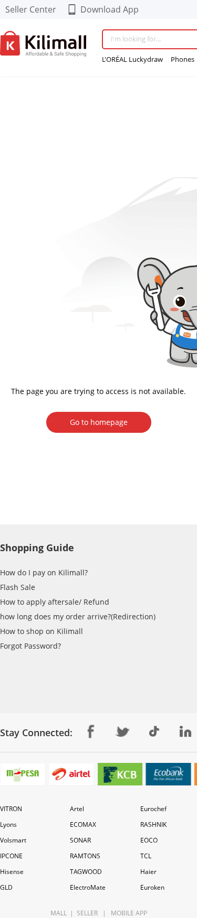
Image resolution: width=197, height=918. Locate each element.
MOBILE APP (127, 913)
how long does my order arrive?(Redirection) (77, 616)
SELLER (86, 913)
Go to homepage (99, 422)
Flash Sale (17, 587)
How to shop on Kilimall (41, 631)
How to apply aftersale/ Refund (54, 602)
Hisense (12, 871)
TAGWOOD (86, 871)
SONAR (80, 840)
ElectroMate (88, 887)
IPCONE (11, 855)
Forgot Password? (30, 646)
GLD (6, 887)
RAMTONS (85, 855)
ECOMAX (83, 824)
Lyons (8, 824)
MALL (58, 913)
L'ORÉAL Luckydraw (132, 59)
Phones (182, 59)
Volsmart (13, 840)
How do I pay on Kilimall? (44, 572)
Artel (77, 808)
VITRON (11, 808)
